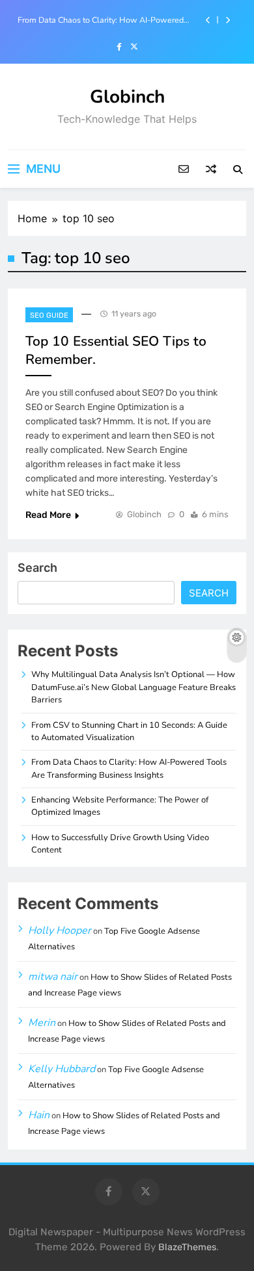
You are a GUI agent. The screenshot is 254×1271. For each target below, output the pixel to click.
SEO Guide (49, 315)
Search (37, 567)
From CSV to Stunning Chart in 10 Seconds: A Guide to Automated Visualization (129, 731)
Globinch (127, 96)
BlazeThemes (187, 1247)
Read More (48, 514)
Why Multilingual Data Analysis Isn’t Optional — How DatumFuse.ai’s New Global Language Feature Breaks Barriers (133, 687)
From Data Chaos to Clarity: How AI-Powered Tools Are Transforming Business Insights (101, 20)
